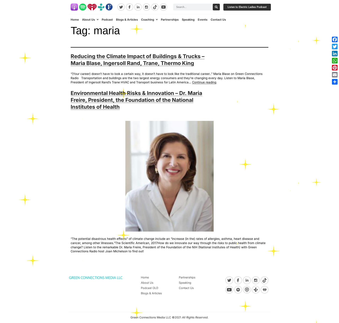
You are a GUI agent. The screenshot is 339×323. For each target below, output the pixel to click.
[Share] (334, 81)
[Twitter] (334, 46)
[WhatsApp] (334, 60)
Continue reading (204, 82)
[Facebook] (334, 39)
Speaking (188, 19)
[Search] (216, 7)
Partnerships (170, 19)
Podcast (107, 19)
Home (75, 19)
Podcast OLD (149, 288)
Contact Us (218, 19)
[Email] (334, 74)
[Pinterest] (334, 67)
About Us (88, 19)
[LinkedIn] (334, 53)
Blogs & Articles (127, 19)
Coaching (147, 19)
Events (202, 19)
